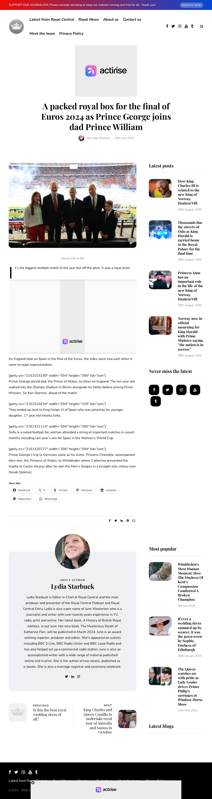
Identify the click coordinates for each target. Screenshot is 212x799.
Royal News (88, 19)
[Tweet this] (115, 521)
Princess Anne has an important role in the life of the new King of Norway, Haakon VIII (190, 285)
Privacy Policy (71, 33)
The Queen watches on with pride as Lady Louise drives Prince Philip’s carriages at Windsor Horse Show (190, 686)
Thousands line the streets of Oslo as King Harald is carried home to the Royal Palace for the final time (190, 238)
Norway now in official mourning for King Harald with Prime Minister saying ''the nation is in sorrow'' (190, 333)
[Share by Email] (133, 521)
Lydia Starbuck (100, 138)
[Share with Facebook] (109, 521)
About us (111, 19)
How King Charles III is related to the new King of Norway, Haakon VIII (189, 192)
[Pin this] (127, 521)
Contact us (132, 19)
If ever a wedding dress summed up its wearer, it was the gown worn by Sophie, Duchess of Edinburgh (190, 634)
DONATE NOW (191, 5)
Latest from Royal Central (51, 19)
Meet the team (42, 33)
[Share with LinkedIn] (121, 521)
